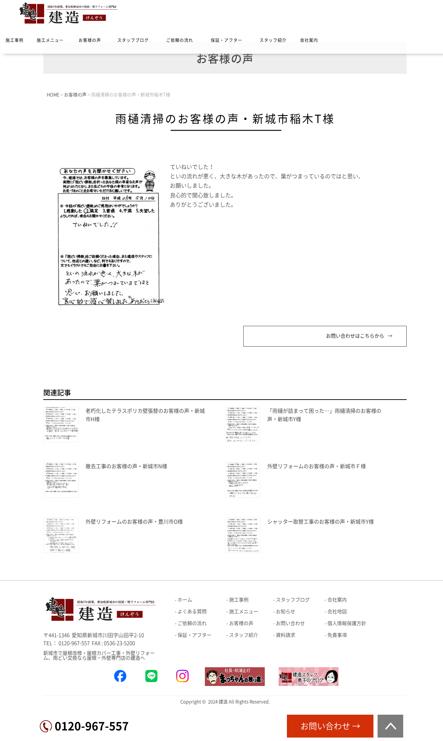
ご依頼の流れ (179, 40)
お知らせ (285, 611)
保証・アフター (226, 40)
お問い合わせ (290, 623)
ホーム (185, 599)
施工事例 (15, 40)
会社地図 (337, 611)
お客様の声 (90, 40)
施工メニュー (50, 40)
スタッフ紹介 (273, 40)
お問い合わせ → (330, 726)
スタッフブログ (133, 40)
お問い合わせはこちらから (355, 335)
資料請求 (285, 635)
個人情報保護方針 (346, 623)
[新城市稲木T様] (109, 309)
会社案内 (309, 40)
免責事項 (337, 635)
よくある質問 (192, 611)
